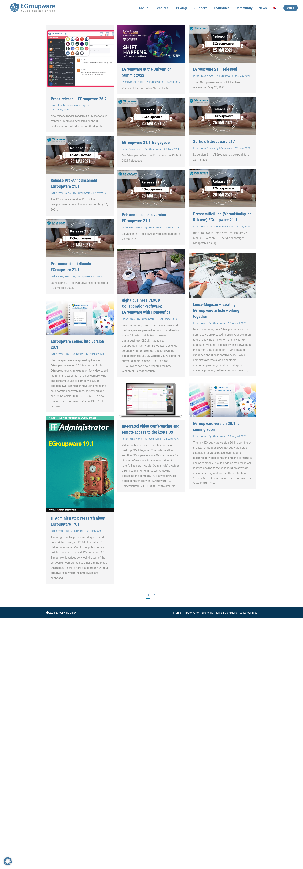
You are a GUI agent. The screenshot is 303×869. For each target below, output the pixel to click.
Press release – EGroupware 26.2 (79, 98)
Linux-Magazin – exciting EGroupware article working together (216, 310)
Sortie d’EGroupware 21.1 (214, 141)
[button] (7, 861)
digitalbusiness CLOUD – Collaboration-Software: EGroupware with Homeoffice (146, 306)
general (55, 105)
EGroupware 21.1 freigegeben (147, 142)
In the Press (66, 105)
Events (125, 81)
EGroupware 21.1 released (215, 69)
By (86, 105)
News (77, 105)
